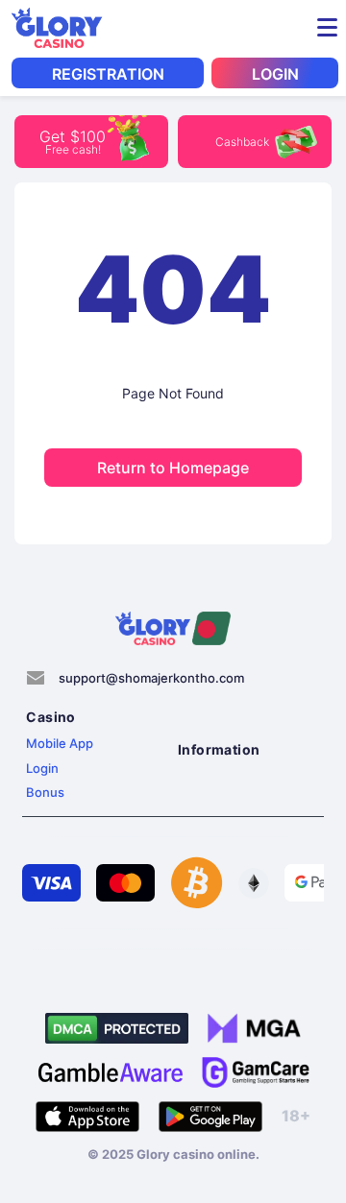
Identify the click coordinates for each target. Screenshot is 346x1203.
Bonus (45, 792)
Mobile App (59, 743)
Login (42, 768)
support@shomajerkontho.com (151, 678)
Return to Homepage (173, 467)
